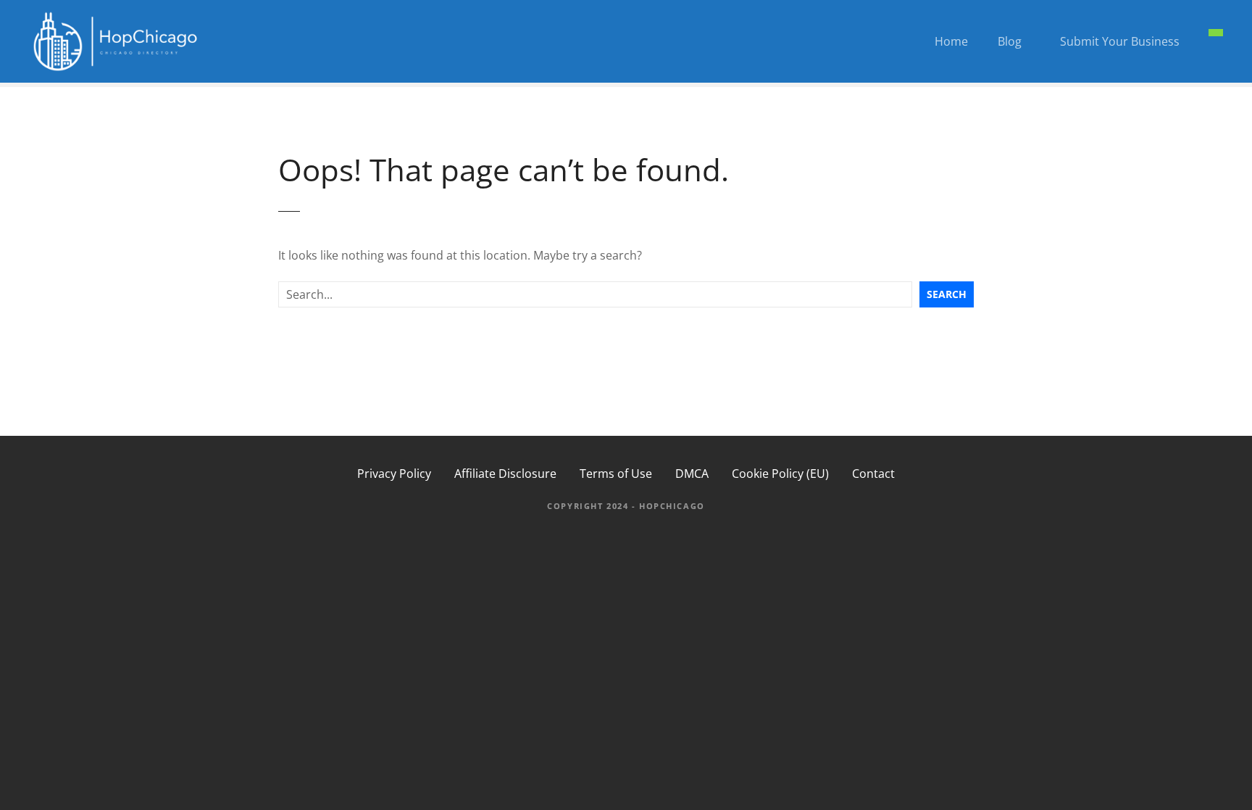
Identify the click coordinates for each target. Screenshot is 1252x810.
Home (951, 41)
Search (947, 294)
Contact (873, 474)
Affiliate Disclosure (505, 474)
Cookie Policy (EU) (780, 474)
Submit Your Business (1120, 41)
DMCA (692, 474)
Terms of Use (616, 474)
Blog (1010, 41)
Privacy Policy (394, 474)
